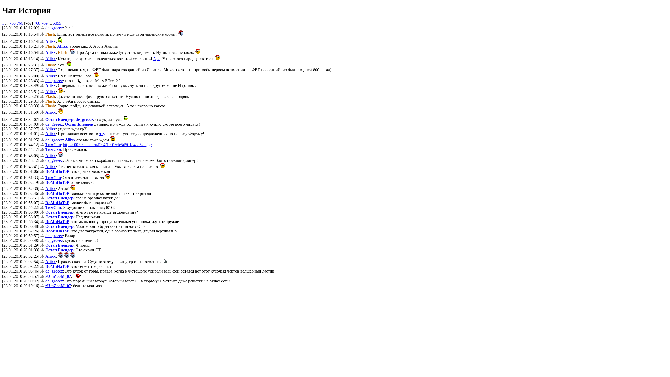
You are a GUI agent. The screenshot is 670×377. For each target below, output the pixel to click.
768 (37, 23)
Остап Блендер (59, 119)
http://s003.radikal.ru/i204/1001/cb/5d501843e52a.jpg (107, 144)
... (7, 23)
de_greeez (54, 28)
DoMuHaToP (57, 171)
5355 (57, 23)
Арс (156, 59)
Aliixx (50, 41)
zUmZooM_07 (58, 276)
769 (44, 23)
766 (20, 23)
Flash (50, 34)
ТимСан (53, 144)
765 (12, 23)
